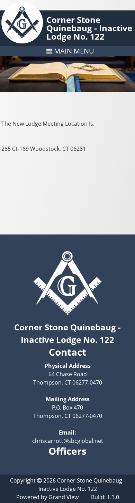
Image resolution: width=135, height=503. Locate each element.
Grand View (63, 497)
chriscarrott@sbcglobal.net (67, 441)
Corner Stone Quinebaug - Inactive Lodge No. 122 (89, 28)
